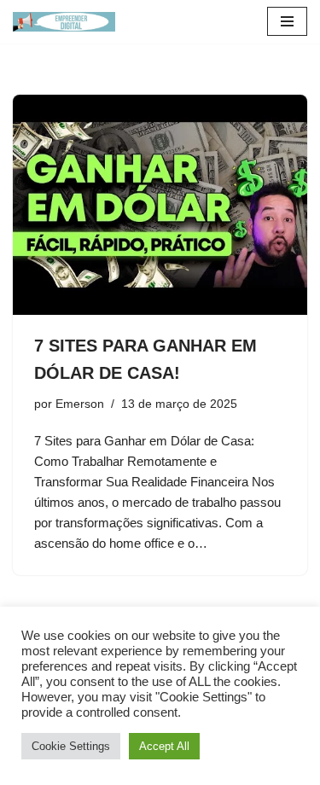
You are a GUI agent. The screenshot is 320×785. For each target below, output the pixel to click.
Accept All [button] (164, 746)
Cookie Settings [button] (71, 746)
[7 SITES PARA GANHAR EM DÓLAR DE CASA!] (160, 205)
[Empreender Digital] (64, 22)
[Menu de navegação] (287, 21)
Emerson (79, 404)
